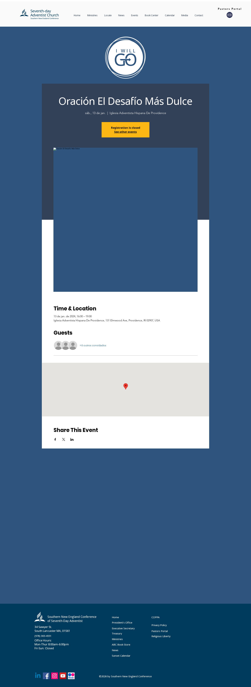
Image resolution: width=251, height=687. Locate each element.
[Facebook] (46, 675)
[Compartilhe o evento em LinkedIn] (72, 439)
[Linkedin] (37, 675)
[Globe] (229, 15)
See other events (125, 132)
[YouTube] (63, 675)
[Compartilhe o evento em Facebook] (55, 439)
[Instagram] (54, 675)
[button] (109, 15)
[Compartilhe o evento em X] (63, 439)
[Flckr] (71, 675)
